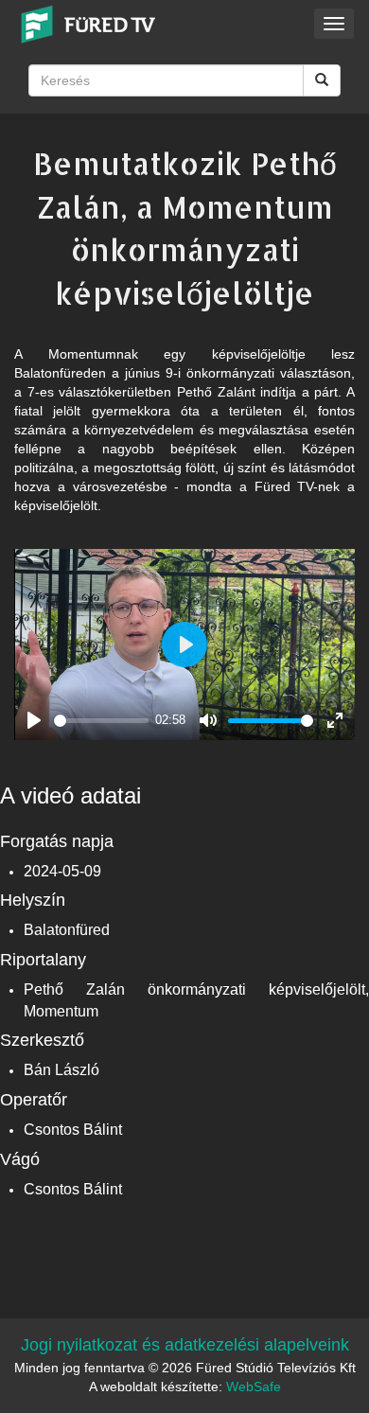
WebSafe (253, 1386)
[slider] (101, 721)
